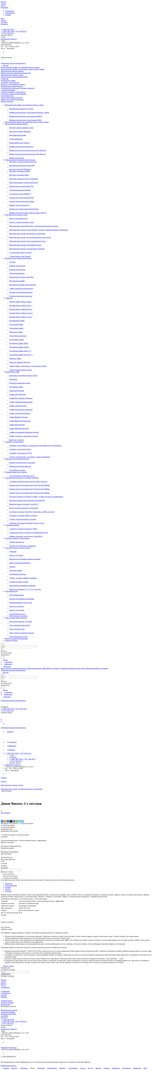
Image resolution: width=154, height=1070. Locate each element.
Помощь (4, 997)
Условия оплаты (6, 1001)
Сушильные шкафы (8, 1012)
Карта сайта (5, 1058)
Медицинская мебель (8, 1014)
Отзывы (8, 15)
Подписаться (6, 974)
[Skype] (19, 821)
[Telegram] (22, 821)
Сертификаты (10, 13)
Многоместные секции (9, 1010)
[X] (11, 821)
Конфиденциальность (8, 1066)
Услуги (3, 985)
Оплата (7, 889)
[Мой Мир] (8, 821)
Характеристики (11, 885)
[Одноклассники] (5, 821)
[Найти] (2, 657)
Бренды (3, 984)
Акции (3, 982)
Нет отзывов (5, 813)
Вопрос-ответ (6, 1004)
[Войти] (2, 717)
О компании (9, 11)
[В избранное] (2, 815)
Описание (8, 883)
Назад (12, 755)
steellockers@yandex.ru (9, 39)
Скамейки (4, 1016)
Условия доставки (7, 1002)
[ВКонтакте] (2, 821)
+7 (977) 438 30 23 (7, 33)
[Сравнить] (2, 817)
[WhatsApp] (17, 821)
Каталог (4, 980)
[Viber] (14, 821)
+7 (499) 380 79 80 (7, 29)
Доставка (8, 891)
